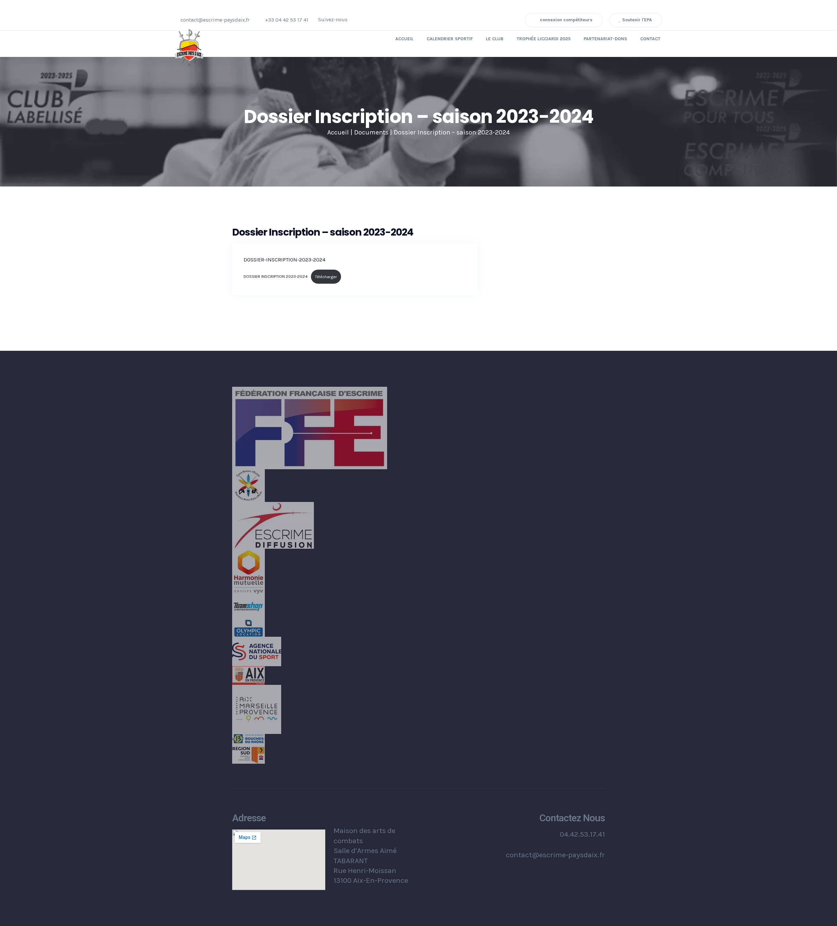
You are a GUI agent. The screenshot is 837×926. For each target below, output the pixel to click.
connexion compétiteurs (565, 20)
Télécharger (326, 276)
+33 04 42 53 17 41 (286, 20)
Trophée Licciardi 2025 (544, 39)
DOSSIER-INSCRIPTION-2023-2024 (284, 260)
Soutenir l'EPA (636, 20)
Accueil (404, 39)
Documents (371, 132)
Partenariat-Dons (605, 39)
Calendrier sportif (450, 39)
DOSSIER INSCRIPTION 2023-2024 (276, 276)
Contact (650, 39)
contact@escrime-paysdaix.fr (214, 20)
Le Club (495, 39)
